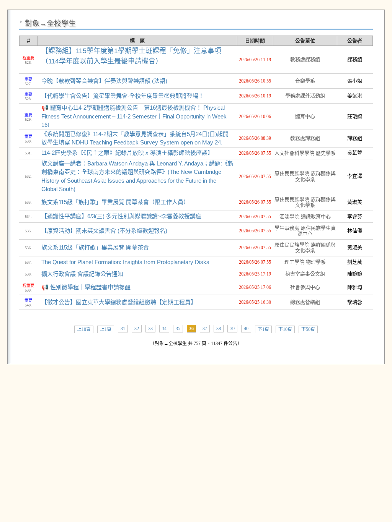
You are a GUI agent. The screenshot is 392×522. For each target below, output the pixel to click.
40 (246, 328)
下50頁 (308, 329)
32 (136, 328)
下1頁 (263, 329)
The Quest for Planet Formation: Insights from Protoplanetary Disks (125, 262)
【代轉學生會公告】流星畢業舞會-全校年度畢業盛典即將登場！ (122, 95)
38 (218, 328)
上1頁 (105, 329)
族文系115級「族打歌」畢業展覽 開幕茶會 (95, 247)
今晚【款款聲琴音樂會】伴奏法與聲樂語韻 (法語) (104, 81)
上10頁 (84, 329)
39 (232, 328)
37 (205, 328)
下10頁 (285, 329)
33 (150, 328)
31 (123, 328)
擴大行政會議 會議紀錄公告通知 (82, 274)
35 (178, 328)
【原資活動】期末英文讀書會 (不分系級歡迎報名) (104, 230)
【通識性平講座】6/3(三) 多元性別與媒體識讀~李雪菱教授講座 (121, 216)
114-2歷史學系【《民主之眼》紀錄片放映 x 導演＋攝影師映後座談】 (127, 152)
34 (164, 328)
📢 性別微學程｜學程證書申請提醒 (86, 287)
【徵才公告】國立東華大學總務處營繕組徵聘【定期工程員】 (118, 302)
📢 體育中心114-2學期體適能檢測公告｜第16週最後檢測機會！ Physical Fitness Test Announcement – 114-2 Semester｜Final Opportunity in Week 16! (134, 116)
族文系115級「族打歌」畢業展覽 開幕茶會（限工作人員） (115, 202)
